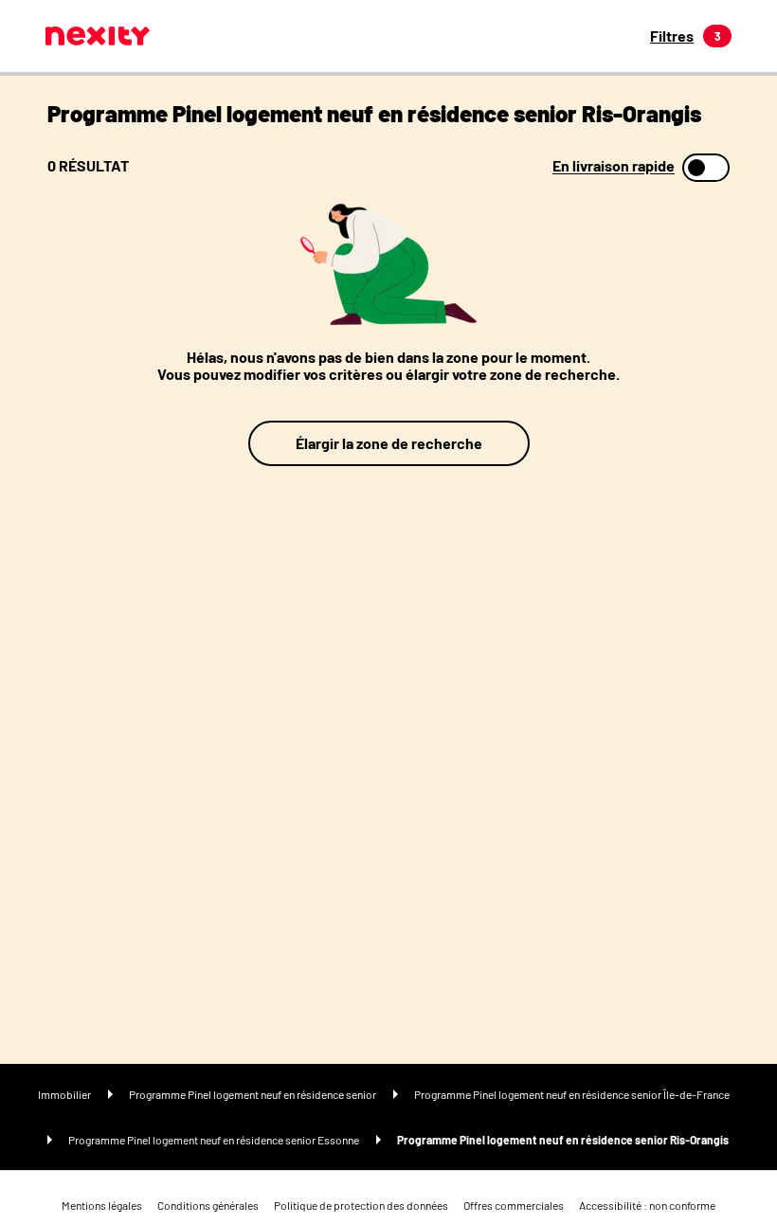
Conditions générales (208, 1205)
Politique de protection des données (361, 1205)
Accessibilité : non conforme (647, 1205)
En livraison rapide (613, 165)
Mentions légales (102, 1205)
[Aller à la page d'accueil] (97, 36)
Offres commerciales (513, 1205)
